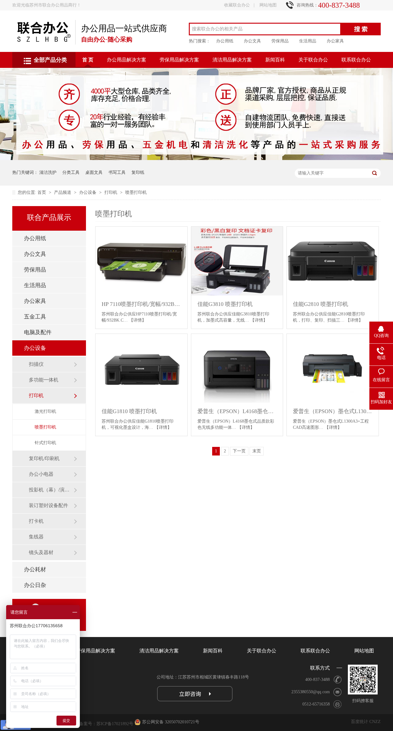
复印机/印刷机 (44, 458)
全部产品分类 (50, 60)
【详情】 (137, 320)
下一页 (239, 451)
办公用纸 (224, 41)
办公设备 (88, 192)
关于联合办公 (313, 59)
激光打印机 (45, 411)
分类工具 (71, 172)
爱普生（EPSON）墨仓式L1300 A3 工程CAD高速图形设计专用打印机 (332, 411)
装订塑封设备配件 (48, 505)
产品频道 (63, 192)
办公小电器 (41, 474)
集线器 (36, 536)
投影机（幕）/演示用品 (51, 489)
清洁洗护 (47, 172)
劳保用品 (280, 41)
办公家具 (335, 41)
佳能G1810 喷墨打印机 (129, 411)
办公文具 (252, 41)
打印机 (111, 192)
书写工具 (117, 172)
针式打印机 (45, 442)
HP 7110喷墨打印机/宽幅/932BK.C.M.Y (141, 304)
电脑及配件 (38, 332)
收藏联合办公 (237, 5)
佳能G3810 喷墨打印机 (225, 304)
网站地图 (268, 5)
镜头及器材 (41, 552)
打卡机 (36, 521)
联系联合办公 (356, 59)
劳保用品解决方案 (179, 59)
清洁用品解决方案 (232, 59)
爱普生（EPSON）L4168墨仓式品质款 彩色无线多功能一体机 (237, 411)
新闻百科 (275, 59)
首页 (42, 192)
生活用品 (307, 41)
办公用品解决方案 (126, 59)
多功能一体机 (43, 379)
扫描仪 (36, 364)
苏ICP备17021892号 (114, 723)
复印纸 (137, 172)
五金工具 (35, 317)
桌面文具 (94, 172)
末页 (256, 451)
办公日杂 (35, 585)
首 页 (87, 59)
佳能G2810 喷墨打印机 (320, 304)
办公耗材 (35, 569)
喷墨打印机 (136, 192)
